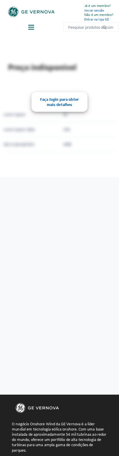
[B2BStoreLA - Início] (31, 12)
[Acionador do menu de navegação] (31, 27)
